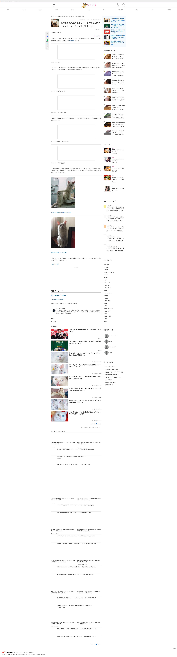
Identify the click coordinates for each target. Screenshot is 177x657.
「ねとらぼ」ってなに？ (110, 366)
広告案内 (13, 654)
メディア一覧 (4, 654)
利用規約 (174, 648)
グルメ (72, 9)
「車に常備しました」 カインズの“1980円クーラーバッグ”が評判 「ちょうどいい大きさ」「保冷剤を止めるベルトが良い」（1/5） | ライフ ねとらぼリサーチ (115, 240)
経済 (106, 318)
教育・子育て (108, 316)
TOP (8, 9)
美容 (106, 321)
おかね (106, 269)
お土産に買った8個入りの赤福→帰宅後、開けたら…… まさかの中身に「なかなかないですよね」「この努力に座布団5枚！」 (118, 109)
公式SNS (9, 654)
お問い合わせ (18, 654)
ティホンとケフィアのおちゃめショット (61, 212)
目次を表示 (98, 35)
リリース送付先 (108, 379)
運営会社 (35, 654)
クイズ (56, 9)
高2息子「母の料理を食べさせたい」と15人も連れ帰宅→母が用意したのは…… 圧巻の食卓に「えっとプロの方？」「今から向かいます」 (118, 126)
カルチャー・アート (109, 272)
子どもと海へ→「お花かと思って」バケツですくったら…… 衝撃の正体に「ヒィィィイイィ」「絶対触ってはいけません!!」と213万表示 (118, 134)
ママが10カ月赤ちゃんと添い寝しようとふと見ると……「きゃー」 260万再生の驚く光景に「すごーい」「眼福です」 (118, 75)
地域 (88, 9)
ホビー (106, 290)
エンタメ (40, 9)
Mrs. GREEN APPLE (113, 336)
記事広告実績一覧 (108, 384)
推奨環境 (43, 654)
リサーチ (153, 9)
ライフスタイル (108, 293)
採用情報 (39, 654)
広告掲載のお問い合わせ (110, 382)
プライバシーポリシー (25, 654)
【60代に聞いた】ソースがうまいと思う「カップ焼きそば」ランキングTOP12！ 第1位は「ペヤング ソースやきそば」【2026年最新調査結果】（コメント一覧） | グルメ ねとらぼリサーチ (116, 230)
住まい (104, 9)
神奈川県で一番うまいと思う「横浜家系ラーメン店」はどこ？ (118, 179)
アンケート (107, 144)
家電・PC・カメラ (109, 308)
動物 (137, 9)
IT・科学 (107, 264)
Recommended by (93, 644)
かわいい (64, 295)
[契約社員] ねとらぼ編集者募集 (111, 374)
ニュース (24, 9)
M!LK (110, 341)
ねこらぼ (54, 321)
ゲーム (106, 280)
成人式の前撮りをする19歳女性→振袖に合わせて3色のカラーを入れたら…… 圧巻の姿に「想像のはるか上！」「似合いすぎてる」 (118, 101)
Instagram (71, 40)
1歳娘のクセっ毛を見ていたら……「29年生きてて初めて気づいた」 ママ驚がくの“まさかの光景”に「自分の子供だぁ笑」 (118, 84)
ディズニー (107, 282)
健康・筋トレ (108, 300)
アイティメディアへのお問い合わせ (112, 377)
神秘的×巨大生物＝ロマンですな (59, 252)
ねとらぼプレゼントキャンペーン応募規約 (113, 372)
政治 (106, 313)
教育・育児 (120, 9)
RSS (31, 654)
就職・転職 (107, 311)
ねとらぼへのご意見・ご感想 (111, 369)
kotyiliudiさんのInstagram (57, 299)
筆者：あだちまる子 (60, 308)
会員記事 (169, 9)
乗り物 (106, 295)
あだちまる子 (98, 29)
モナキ (110, 352)
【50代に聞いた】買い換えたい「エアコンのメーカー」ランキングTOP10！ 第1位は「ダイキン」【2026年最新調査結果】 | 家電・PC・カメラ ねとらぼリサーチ (115, 250)
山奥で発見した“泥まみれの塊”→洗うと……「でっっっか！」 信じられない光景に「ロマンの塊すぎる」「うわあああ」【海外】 (118, 58)
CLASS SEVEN (112, 347)
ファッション (108, 287)
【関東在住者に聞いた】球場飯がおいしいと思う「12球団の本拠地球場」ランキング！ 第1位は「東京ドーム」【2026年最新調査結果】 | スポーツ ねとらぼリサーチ (115, 210)
